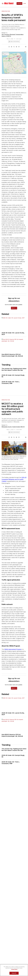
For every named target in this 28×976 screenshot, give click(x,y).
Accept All (14, 973)
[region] (14, 970)
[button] (3, 3)
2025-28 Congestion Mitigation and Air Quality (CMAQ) (14, 479)
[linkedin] (11, 46)
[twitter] (14, 46)
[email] (19, 46)
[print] (25, 46)
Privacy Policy (14, 969)
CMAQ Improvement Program (12, 649)
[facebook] (9, 46)
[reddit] (16, 46)
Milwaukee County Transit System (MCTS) (13, 426)
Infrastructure (6, 11)
